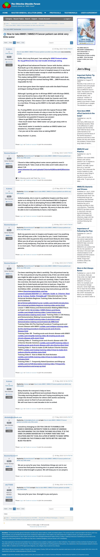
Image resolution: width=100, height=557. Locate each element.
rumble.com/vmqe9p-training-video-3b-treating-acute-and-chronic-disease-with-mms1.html (41, 337)
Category (9, 19)
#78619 (69, 49)
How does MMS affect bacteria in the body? (86, 113)
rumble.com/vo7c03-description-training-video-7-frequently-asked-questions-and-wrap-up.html (41, 365)
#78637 (69, 188)
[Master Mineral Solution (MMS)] (45, 13)
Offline (9, 56)
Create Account (44, 19)
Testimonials (70, 13)
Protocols (55, 13)
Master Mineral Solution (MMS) (26, 13)
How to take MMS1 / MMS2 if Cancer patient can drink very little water (39, 52)
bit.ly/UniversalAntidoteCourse (30, 303)
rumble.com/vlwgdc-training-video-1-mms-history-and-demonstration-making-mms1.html (39, 313)
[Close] (71, 30)
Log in (22, 144)
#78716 (69, 381)
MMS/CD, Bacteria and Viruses (84, 188)
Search (27, 19)
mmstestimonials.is (27, 29)
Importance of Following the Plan (85, 230)
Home (5, 13)
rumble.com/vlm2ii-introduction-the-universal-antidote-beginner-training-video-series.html (43, 304)
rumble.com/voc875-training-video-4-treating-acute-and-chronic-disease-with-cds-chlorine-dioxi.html (43, 344)
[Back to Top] (96, 554)
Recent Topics (19, 19)
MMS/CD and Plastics (82, 150)
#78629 (69, 153)
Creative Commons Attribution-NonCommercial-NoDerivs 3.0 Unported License (67, 554)
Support (34, 19)
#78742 (69, 484)
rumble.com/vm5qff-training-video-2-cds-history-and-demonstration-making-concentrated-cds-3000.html (39, 320)
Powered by (33, 526)
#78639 (69, 224)
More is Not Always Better (85, 269)
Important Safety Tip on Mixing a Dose (86, 76)
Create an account (31, 144)
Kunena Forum (42, 526)
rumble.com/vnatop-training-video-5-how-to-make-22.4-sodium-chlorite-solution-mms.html (42, 351)
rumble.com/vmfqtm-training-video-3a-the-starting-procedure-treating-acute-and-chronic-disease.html (43, 328)
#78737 (69, 417)
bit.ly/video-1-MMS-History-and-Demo (45, 310)
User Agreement (89, 13)
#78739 (69, 455)
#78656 (69, 263)
